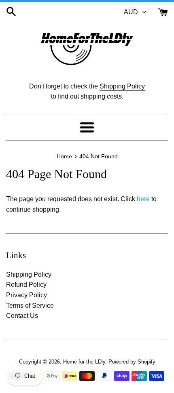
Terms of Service (30, 305)
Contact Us (22, 315)
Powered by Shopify (131, 362)
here (143, 198)
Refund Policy (26, 284)
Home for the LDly (84, 362)
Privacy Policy (26, 295)
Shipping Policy (122, 86)
